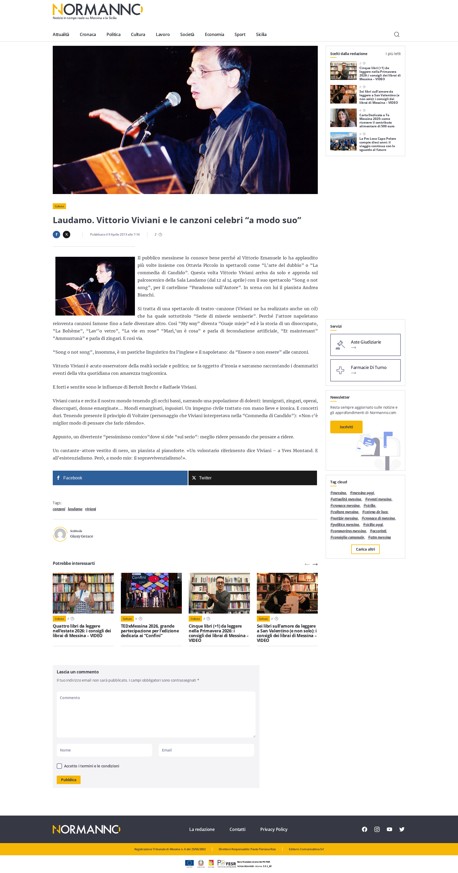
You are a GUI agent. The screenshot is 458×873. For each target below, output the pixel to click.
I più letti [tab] (393, 53)
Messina (339, 493)
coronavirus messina (349, 531)
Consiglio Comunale (348, 537)
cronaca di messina (379, 518)
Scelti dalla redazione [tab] (348, 53)
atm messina (381, 537)
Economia (214, 34)
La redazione (202, 829)
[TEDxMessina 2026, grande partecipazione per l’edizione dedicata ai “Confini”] (151, 593)
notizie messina (345, 518)
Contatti (237, 829)
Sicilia (261, 34)
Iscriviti (346, 426)
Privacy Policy (274, 829)
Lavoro (163, 34)
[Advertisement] (365, 239)
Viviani (90, 509)
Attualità (61, 34)
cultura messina (345, 512)
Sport (240, 34)
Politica (113, 34)
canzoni (59, 509)
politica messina (346, 525)
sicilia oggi (374, 525)
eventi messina (379, 499)
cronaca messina (346, 505)
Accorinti (379, 531)
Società (187, 34)
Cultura (138, 34)
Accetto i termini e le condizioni (91, 765)
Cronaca (88, 34)
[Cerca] (397, 34)
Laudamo (75, 509)
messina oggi (363, 493)
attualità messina (347, 499)
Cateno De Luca (376, 512)
